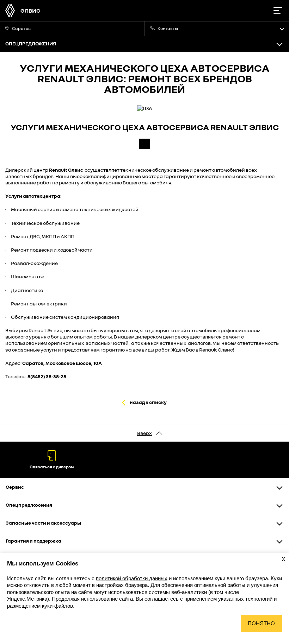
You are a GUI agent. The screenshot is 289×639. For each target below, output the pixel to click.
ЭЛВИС (30, 10)
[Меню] (277, 10)
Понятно (261, 623)
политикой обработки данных (131, 578)
